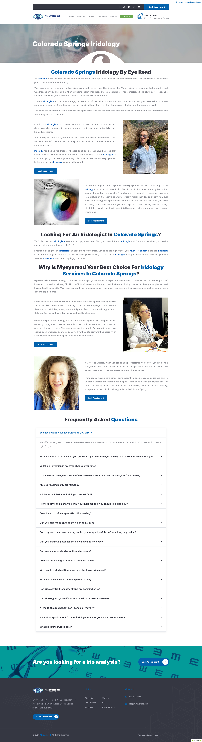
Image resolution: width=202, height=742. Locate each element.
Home (71, 16)
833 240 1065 (150, 15)
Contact (126, 16)
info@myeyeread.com (138, 704)
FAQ (104, 702)
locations (102, 16)
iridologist (108, 154)
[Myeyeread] (46, 17)
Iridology (42, 78)
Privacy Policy (108, 707)
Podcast (113, 16)
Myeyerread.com (138, 251)
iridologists (48, 101)
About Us (80, 16)
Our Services (90, 702)
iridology (57, 162)
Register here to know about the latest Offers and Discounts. (171, 2)
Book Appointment (157, 7)
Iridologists (59, 241)
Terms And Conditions (148, 735)
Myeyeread (45, 735)
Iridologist (64, 251)
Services (91, 16)
